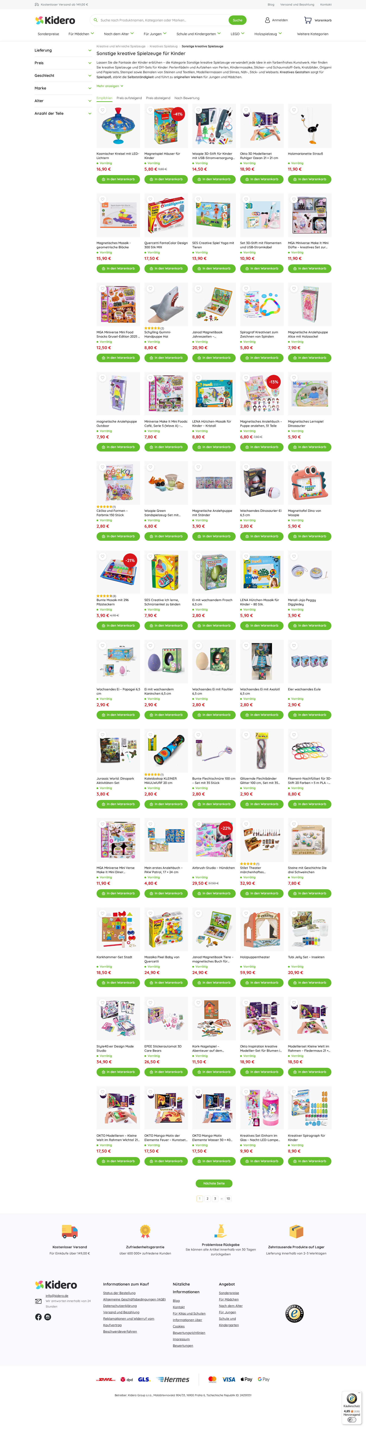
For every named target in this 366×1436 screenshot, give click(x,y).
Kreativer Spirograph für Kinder (306, 1138)
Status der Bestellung (119, 1293)
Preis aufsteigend (129, 98)
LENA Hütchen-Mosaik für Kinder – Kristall (211, 423)
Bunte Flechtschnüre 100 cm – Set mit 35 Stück (213, 780)
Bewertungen (183, 1346)
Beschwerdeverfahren (120, 1331)
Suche (237, 20)
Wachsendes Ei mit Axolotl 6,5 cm (260, 691)
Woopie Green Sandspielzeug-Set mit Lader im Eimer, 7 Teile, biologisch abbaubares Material (161, 513)
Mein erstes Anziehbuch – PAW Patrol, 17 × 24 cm (163, 870)
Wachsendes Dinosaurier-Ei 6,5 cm (260, 513)
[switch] (352, 1419)
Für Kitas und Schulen (189, 1313)
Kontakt (326, 4)
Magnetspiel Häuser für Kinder (162, 156)
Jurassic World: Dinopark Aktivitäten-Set (115, 780)
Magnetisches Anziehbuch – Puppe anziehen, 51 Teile (261, 423)
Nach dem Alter (116, 34)
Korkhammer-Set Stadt (114, 957)
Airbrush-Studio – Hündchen (213, 868)
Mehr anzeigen (108, 86)
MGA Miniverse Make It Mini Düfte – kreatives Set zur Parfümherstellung (308, 245)
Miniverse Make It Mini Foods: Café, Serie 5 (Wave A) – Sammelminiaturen (166, 423)
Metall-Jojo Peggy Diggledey (302, 602)
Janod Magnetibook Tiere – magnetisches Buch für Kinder (213, 959)
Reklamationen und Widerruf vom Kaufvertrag (128, 1322)
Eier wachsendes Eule (304, 689)
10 (228, 1198)
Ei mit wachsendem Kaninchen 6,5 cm (159, 691)
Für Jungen (153, 34)
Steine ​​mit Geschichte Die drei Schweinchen (307, 870)
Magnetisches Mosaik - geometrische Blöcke (114, 245)
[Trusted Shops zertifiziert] (294, 1314)
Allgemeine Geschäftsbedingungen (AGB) (134, 1299)
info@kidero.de (57, 1296)
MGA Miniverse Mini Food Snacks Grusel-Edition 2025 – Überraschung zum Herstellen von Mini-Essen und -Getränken (118, 334)
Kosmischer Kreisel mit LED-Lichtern (118, 156)
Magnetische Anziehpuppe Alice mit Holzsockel (308, 334)
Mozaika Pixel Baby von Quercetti (161, 959)
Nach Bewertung (187, 98)
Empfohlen (104, 98)
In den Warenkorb (121, 179)
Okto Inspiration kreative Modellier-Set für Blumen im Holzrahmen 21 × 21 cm (261, 1048)
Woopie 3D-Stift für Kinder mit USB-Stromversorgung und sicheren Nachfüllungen (213, 156)
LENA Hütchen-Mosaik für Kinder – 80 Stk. (259, 602)
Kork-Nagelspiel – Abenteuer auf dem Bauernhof (207, 1048)
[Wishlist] (102, 110)
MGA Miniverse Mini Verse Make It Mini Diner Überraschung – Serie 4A (116, 870)
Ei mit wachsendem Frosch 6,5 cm (212, 602)
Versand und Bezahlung (297, 4)
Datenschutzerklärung (120, 1306)
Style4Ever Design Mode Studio (115, 1048)
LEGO (235, 34)
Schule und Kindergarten (196, 34)
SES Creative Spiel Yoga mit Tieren (213, 245)
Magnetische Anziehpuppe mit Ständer (212, 513)
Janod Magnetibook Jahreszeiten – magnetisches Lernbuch (210, 334)
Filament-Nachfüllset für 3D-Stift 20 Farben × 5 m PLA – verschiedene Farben (310, 780)
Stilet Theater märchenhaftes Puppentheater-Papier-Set (260, 870)
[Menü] (359, 1393)
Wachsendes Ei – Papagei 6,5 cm (118, 691)
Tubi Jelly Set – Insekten (306, 957)
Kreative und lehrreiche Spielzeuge (121, 46)
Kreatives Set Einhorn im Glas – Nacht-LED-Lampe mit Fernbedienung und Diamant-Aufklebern (259, 1138)
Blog (271, 4)
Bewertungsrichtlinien (189, 1333)
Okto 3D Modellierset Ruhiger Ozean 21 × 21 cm (259, 156)
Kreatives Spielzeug (164, 46)
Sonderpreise (48, 34)
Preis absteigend (158, 98)
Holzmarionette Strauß (305, 154)
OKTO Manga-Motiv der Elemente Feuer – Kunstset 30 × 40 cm (165, 1138)
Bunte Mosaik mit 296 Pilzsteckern (113, 602)
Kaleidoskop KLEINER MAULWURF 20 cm (160, 780)
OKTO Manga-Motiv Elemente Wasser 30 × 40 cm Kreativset (211, 1138)
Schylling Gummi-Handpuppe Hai (157, 334)
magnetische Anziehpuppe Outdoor (117, 423)
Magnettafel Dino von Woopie (304, 513)
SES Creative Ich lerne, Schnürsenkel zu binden (162, 602)
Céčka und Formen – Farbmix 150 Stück (112, 513)
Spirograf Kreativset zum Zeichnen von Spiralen (259, 334)
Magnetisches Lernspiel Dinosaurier (305, 423)
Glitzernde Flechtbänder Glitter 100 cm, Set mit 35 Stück (259, 780)
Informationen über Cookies (187, 1323)
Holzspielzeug (265, 34)
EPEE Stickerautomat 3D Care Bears (163, 1048)
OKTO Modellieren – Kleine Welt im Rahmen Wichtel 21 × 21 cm (118, 1138)
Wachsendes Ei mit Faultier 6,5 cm (212, 691)
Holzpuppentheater (255, 957)
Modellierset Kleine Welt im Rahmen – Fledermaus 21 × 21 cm (308, 1048)
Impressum (181, 1339)
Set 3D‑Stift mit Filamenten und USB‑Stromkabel (260, 245)
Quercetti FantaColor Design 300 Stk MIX (166, 245)
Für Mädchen (79, 34)
